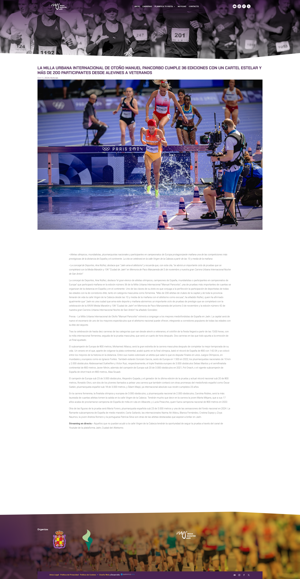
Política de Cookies (88, 575)
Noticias (182, 6)
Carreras (147, 6)
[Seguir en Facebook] (244, 6)
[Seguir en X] (249, 6)
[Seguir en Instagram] (239, 6)
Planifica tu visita (164, 6)
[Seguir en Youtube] (234, 6)
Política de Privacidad (69, 575)
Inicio (137, 6)
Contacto (194, 6)
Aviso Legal (54, 575)
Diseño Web (104, 575)
